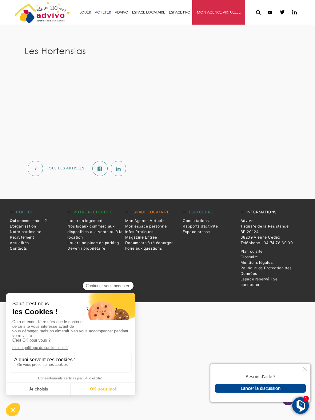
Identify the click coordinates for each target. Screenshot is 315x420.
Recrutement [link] (22, 237)
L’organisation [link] (23, 226)
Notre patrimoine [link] (26, 231)
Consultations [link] (121, 26)
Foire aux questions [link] (219, 26)
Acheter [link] (103, 12)
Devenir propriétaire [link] (86, 248)
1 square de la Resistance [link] (265, 226)
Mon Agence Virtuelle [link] (145, 220)
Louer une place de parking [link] (93, 242)
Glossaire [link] (249, 257)
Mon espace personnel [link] (146, 226)
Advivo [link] (121, 12)
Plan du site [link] (252, 251)
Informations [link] (262, 212)
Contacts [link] (18, 248)
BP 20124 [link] (250, 231)
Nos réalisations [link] (182, 34)
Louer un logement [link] (84, 220)
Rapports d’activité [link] (156, 26)
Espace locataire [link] (148, 12)
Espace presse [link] (193, 26)
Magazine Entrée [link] (141, 237)
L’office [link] (24, 212)
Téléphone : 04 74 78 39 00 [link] (267, 242)
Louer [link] (85, 12)
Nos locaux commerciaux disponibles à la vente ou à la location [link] (94, 232)
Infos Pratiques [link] (91, 26)
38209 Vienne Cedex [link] (260, 237)
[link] (42, 12)
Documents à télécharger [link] (149, 242)
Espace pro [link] (179, 12)
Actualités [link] (19, 242)
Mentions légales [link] (257, 262)
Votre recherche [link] (93, 212)
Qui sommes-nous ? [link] (28, 220)
